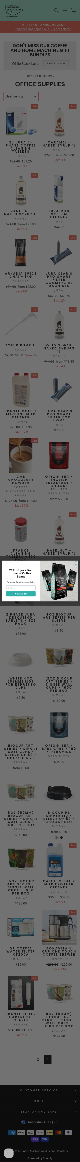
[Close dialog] (75, 563)
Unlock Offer (21, 593)
